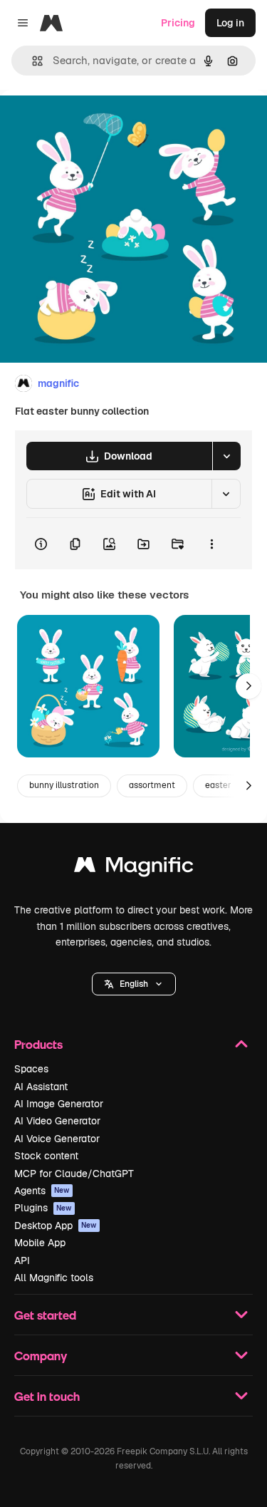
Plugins (43, 1207)
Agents (42, 1190)
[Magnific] (134, 868)
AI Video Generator (57, 1120)
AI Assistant (41, 1086)
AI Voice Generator (57, 1138)
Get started (45, 1314)
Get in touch (47, 1396)
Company (40, 1355)
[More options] (211, 543)
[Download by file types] (226, 456)
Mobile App (40, 1242)
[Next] (248, 686)
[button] (134, 984)
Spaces (31, 1068)
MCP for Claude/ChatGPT (74, 1173)
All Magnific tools (53, 1277)
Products (38, 1044)
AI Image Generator (58, 1103)
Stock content (46, 1155)
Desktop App (55, 1225)
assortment (152, 785)
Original (91, 122)
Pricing (178, 22)
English (134, 984)
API (22, 1260)
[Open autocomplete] (31, 61)
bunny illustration (64, 785)
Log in (230, 22)
